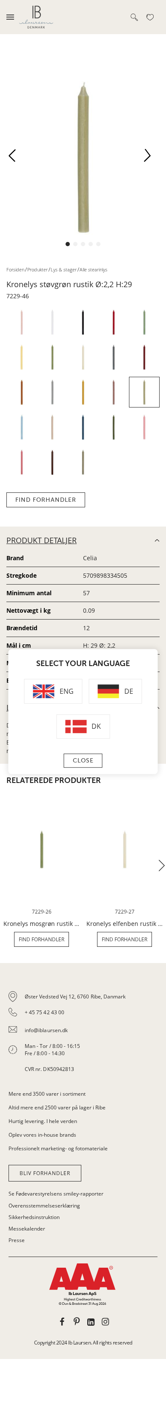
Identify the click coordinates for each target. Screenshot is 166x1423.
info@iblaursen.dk (46, 1030)
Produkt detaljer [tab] (41, 540)
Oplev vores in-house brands (42, 1134)
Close (83, 760)
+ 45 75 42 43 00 (44, 1012)
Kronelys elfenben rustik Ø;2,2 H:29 (124, 924)
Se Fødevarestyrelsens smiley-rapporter (56, 1193)
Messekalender (27, 1228)
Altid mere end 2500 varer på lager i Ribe (57, 1107)
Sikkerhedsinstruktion (34, 1217)
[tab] (83, 1033)
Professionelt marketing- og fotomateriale (58, 1148)
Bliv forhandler (45, 1173)
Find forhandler (45, 500)
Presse (17, 1240)
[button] (15, 157)
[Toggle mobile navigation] (10, 17)
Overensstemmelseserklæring (44, 1205)
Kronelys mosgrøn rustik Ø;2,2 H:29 (41, 924)
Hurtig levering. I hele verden (43, 1121)
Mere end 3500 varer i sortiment (47, 1093)
